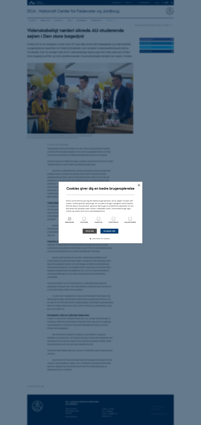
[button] (100, 238)
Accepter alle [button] (109, 231)
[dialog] (100, 212)
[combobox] (139, 185)
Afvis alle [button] (90, 231)
